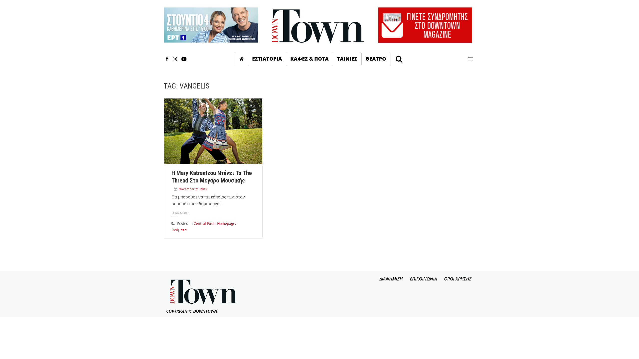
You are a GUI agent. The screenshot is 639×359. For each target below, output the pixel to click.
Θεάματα (179, 230)
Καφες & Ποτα (309, 58)
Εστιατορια (267, 58)
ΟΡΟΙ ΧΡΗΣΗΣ (458, 279)
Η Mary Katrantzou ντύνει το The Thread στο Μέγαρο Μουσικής (211, 177)
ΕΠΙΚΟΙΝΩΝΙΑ (423, 279)
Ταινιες (347, 58)
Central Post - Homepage (214, 223)
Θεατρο (375, 58)
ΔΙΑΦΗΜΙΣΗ (391, 279)
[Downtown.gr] (318, 26)
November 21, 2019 (192, 189)
